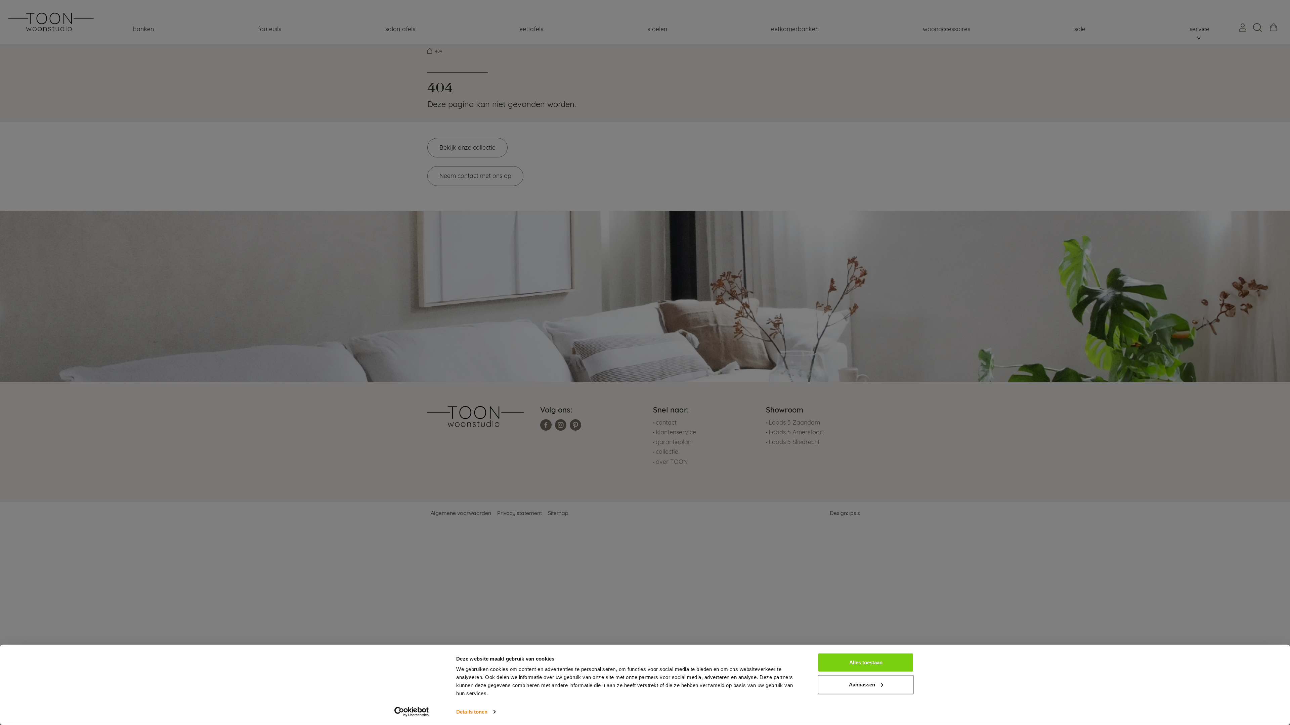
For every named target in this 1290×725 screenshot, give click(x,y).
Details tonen (471, 712)
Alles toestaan (866, 662)
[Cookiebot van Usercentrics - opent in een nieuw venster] (411, 712)
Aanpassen (862, 684)
